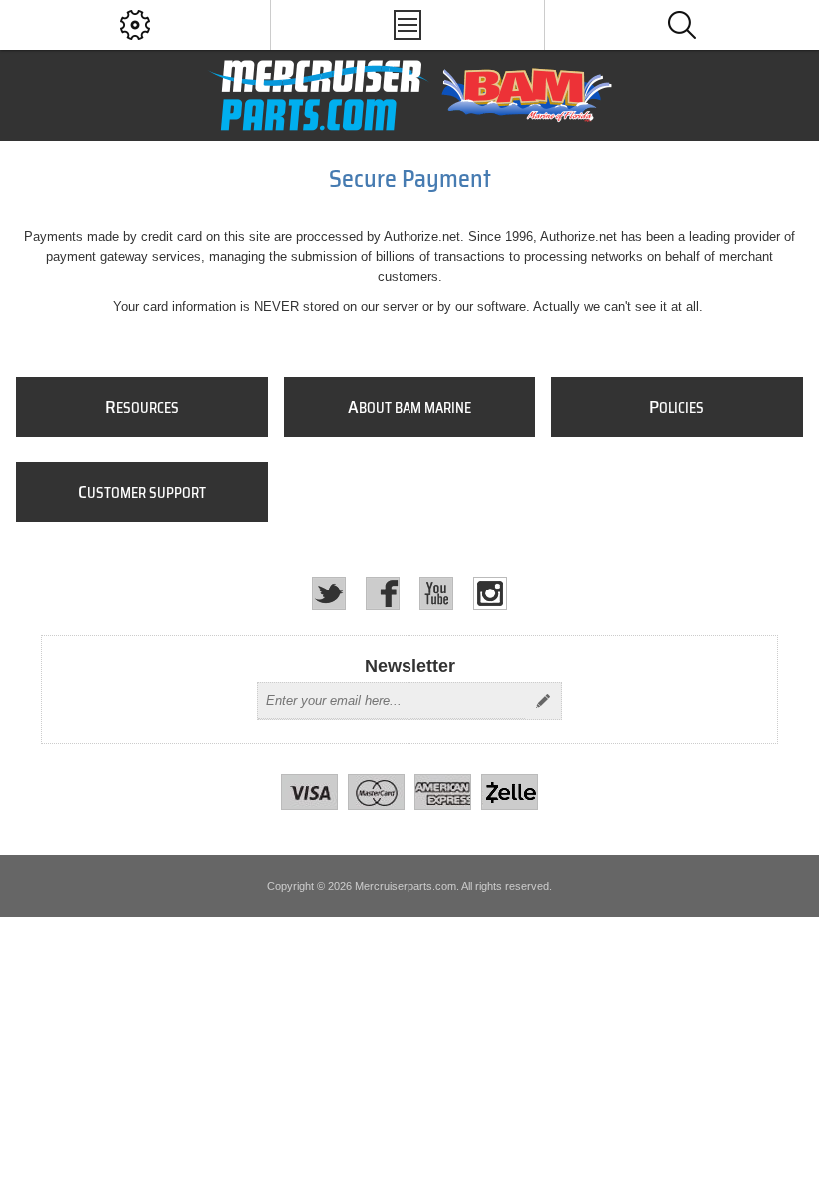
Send (543, 701)
